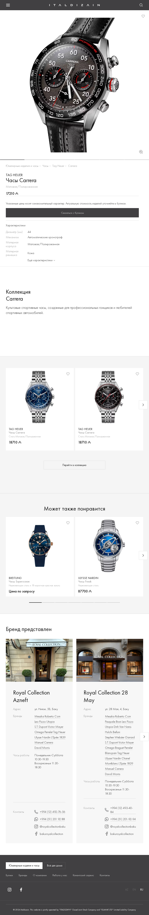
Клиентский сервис (83, 875)
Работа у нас (60, 875)
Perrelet (49, 732)
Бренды (23, 875)
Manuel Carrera (44, 742)
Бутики (9, 875)
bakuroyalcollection (51, 834)
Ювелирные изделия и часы (22, 166)
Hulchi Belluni (112, 732)
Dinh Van (119, 727)
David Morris (42, 748)
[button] (35, 602)
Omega (39, 732)
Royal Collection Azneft (31, 696)
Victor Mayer (55, 727)
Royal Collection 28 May (106, 696)
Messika (39, 716)
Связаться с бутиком (72, 213)
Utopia (51, 722)
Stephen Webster (114, 737)
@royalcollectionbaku (52, 826)
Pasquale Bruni (113, 722)
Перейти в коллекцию (74, 465)
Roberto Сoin (52, 716)
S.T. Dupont (41, 727)
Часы (45, 166)
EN (134, 889)
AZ (126, 889)
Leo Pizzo (40, 722)
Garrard (130, 737)
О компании (40, 875)
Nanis (127, 727)
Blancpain (111, 753)
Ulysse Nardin (42, 737)
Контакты (105, 875)
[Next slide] (143, 404)
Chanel (126, 758)
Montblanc (111, 763)
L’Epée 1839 (58, 737)
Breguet (119, 748)
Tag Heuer (58, 166)
